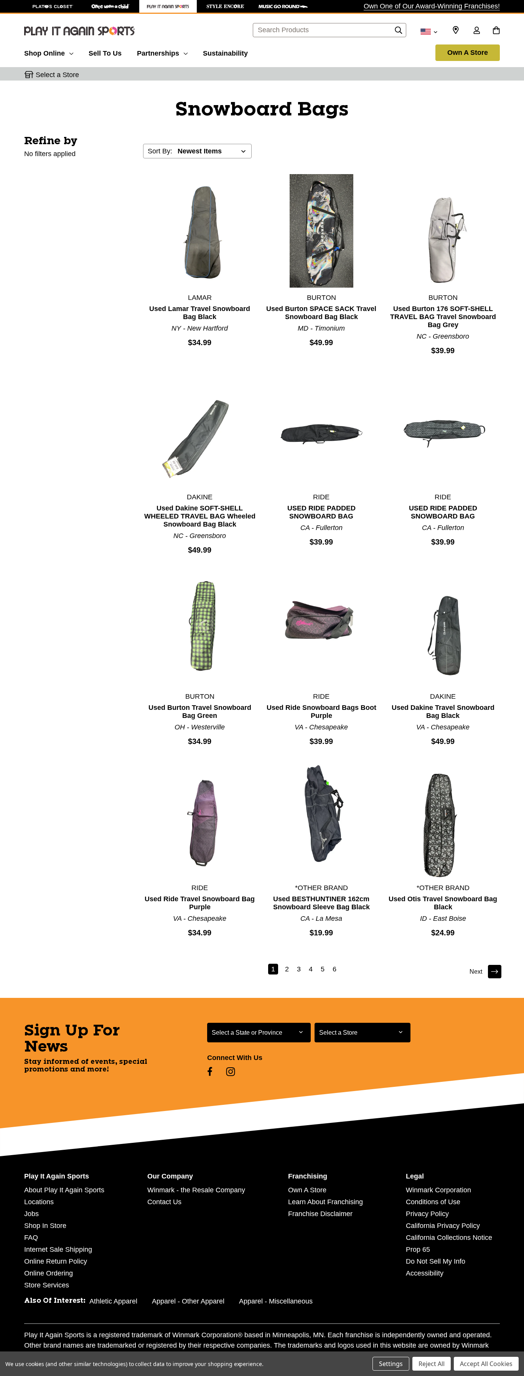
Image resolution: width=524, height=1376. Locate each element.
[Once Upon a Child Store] (110, 6)
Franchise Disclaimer (320, 1214)
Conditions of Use (433, 1202)
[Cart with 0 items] (496, 31)
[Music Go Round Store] (283, 6)
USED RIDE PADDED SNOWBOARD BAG (321, 512)
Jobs (31, 1214)
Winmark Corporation (438, 1190)
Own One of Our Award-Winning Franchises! (432, 6)
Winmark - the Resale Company (196, 1190)
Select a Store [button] (57, 75)
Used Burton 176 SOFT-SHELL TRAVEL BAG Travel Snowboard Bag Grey (443, 317)
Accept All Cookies (486, 1364)
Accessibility (424, 1273)
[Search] (398, 32)
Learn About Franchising (325, 1202)
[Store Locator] (455, 30)
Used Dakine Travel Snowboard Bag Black (443, 711)
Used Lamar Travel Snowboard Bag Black (199, 313)
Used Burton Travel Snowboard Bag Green (199, 711)
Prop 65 (418, 1249)
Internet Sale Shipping (58, 1249)
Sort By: (160, 151)
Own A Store (467, 52)
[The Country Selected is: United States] (429, 31)
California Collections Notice (449, 1237)
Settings (391, 1364)
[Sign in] (476, 31)
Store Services (46, 1285)
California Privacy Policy (443, 1226)
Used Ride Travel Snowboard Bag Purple (200, 903)
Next (476, 971)
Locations (39, 1202)
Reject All (432, 1364)
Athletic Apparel (113, 1301)
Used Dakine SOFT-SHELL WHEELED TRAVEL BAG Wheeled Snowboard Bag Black (199, 516)
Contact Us (164, 1202)
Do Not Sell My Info (435, 1261)
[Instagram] (230, 1071)
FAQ (31, 1237)
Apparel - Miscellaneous (276, 1301)
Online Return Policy (55, 1261)
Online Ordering (48, 1273)
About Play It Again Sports (64, 1190)
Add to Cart (200, 230)
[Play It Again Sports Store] (168, 6)
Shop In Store (45, 1226)
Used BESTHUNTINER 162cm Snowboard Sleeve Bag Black (321, 903)
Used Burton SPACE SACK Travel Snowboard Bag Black (321, 313)
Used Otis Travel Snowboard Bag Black (443, 903)
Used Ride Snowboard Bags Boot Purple (321, 711)
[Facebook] (209, 1071)
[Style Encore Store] (225, 6)
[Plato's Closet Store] (53, 6)
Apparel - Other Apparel (188, 1301)
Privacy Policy (427, 1214)
